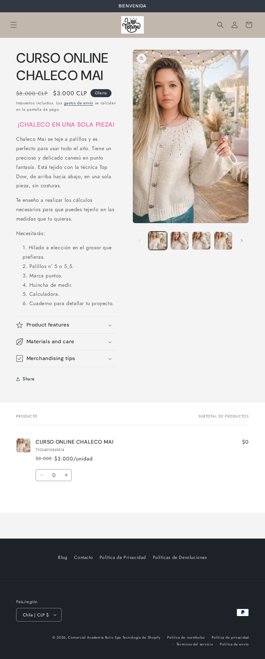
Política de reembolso (186, 637)
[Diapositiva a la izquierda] (139, 240)
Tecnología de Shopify (141, 637)
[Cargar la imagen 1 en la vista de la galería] (157, 241)
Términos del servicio (194, 644)
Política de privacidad (230, 637)
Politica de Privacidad (123, 557)
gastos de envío (79, 103)
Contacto (83, 557)
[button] (13, 25)
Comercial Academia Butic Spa (94, 637)
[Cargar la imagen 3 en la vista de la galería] (201, 241)
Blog (62, 557)
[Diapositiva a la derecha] (242, 240)
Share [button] (29, 379)
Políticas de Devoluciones (180, 557)
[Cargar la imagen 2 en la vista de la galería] (179, 241)
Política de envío (234, 644)
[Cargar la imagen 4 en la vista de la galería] (223, 241)
